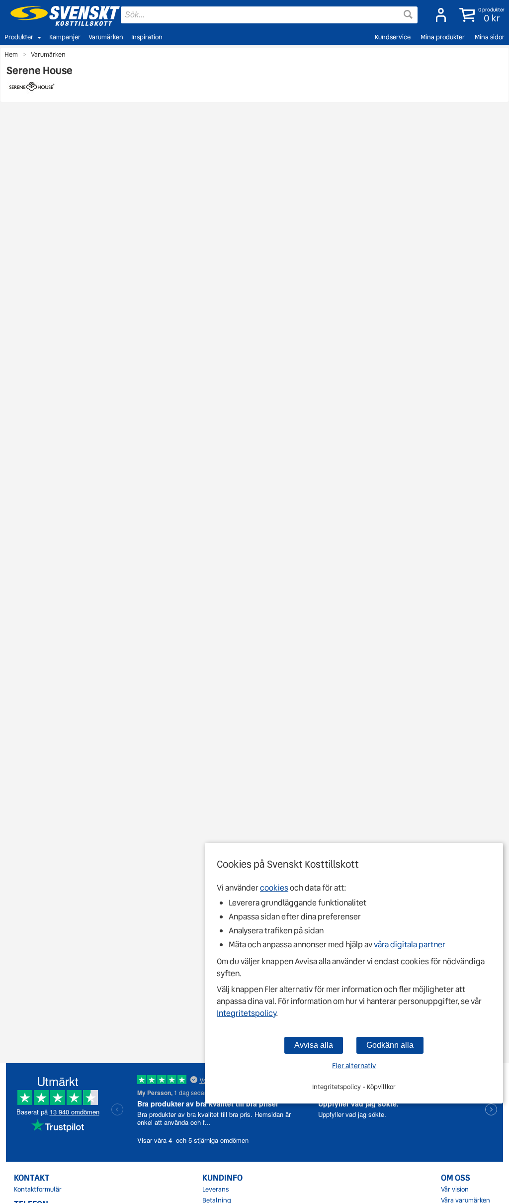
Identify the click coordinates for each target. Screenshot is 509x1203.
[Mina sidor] (437, 15)
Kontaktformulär (38, 1189)
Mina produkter (443, 37)
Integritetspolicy (246, 1013)
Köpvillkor (381, 1087)
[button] (480, 15)
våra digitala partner (409, 944)
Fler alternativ (354, 1065)
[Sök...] (408, 14)
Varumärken (105, 37)
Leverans (215, 1189)
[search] (269, 14)
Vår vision (455, 1189)
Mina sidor (490, 37)
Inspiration (147, 37)
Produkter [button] (18, 37)
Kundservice (393, 37)
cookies (274, 888)
